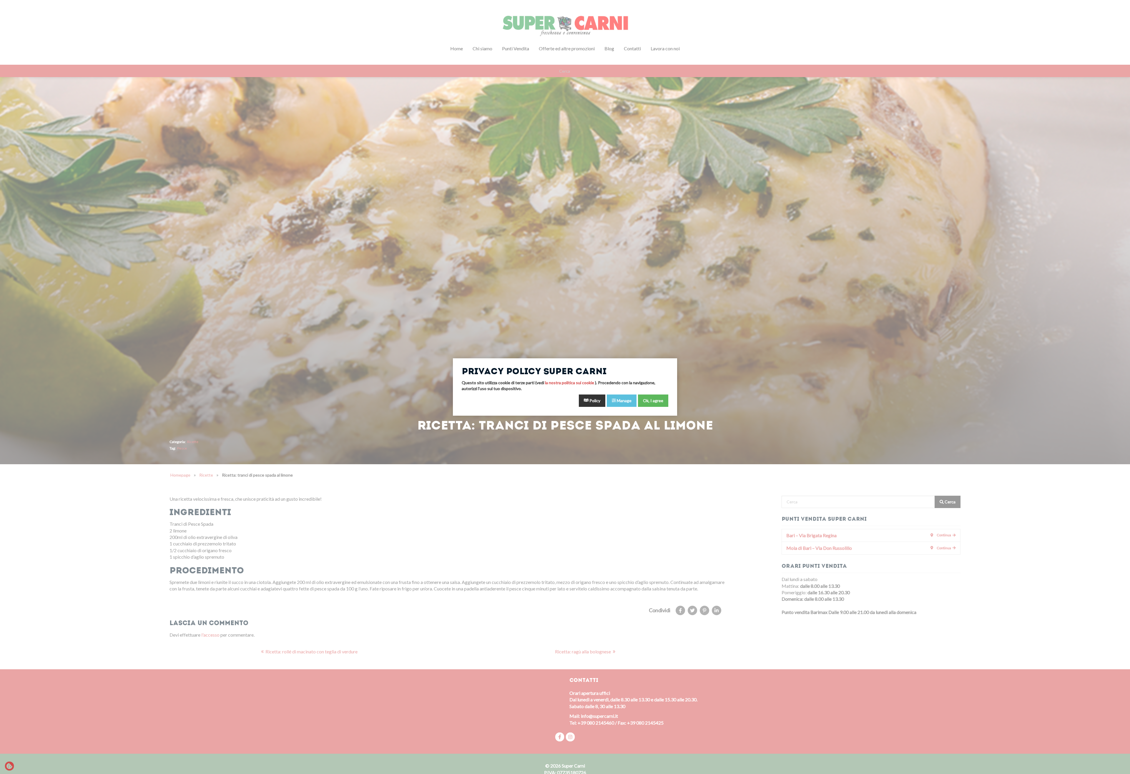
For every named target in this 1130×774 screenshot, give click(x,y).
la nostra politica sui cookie (570, 382)
